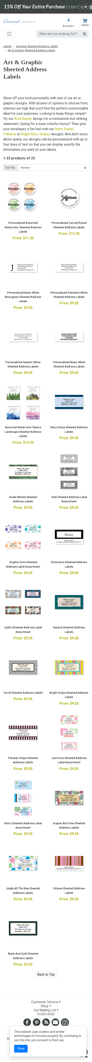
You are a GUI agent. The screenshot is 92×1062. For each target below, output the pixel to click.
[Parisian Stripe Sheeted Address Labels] (23, 732)
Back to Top (46, 974)
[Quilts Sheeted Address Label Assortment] (23, 602)
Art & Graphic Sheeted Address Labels (31, 50)
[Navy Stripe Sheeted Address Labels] (69, 402)
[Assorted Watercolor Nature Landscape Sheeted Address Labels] (23, 402)
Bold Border (23, 119)
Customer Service (44, 1002)
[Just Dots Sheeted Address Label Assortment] (69, 732)
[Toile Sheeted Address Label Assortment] (69, 471)
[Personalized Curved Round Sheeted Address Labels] (69, 197)
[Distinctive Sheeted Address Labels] (69, 536)
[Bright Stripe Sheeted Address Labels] (69, 667)
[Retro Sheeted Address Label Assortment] (23, 798)
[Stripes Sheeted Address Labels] (69, 863)
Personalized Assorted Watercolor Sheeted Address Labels (23, 227)
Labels (7, 46)
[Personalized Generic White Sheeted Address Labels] (23, 337)
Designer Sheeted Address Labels (37, 46)
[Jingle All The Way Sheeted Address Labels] (23, 863)
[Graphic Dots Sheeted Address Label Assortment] (23, 536)
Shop (45, 1006)
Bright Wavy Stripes (35, 134)
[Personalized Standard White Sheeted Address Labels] (69, 267)
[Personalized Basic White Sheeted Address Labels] (69, 337)
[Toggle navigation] (9, 34)
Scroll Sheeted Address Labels (23, 692)
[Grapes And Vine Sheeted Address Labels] (69, 798)
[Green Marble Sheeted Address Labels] (23, 471)
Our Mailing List (45, 1010)
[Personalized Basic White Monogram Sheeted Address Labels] (23, 267)
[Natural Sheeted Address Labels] (69, 602)
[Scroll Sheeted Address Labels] (23, 667)
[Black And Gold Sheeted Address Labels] (23, 928)
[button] (68, 23)
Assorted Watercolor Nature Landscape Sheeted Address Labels (23, 431)
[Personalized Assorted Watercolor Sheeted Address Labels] (23, 197)
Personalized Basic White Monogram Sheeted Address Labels (23, 297)
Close (21, 1048)
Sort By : (10, 167)
